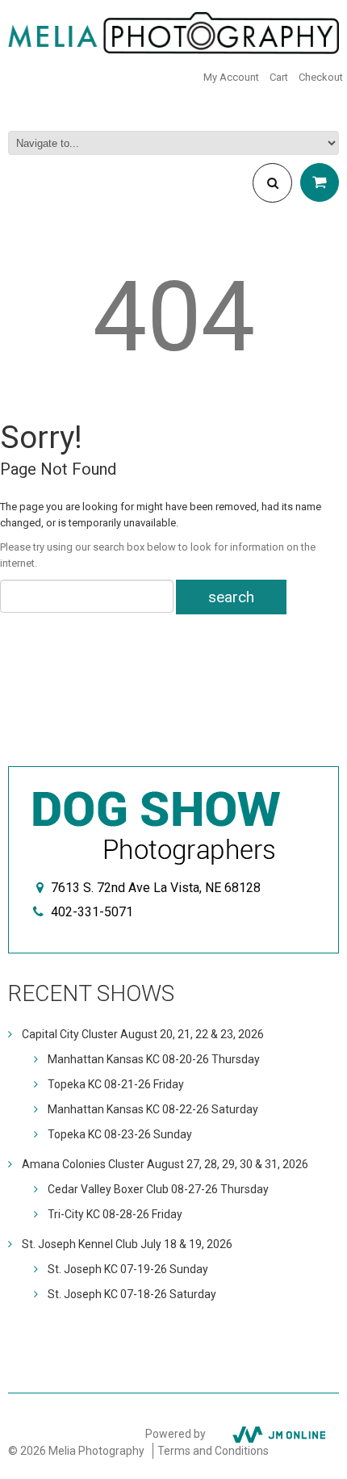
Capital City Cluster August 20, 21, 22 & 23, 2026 (143, 1034)
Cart (279, 77)
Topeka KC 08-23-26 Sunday (120, 1134)
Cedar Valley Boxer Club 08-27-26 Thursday (158, 1189)
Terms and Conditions (213, 1450)
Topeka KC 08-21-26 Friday (116, 1084)
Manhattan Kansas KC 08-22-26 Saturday (153, 1109)
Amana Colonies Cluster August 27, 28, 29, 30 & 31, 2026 (165, 1164)
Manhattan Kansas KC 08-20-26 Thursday (154, 1059)
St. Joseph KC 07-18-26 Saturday (132, 1294)
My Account (231, 77)
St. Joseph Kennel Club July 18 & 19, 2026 (127, 1244)
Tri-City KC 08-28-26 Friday (115, 1214)
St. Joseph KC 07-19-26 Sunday (128, 1269)
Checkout (321, 77)
